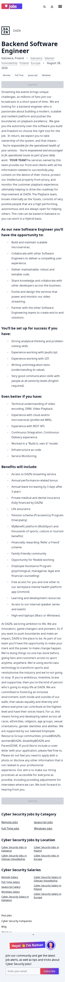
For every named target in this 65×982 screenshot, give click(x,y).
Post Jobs (6, 915)
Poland (24, 63)
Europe (35, 63)
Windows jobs (43, 828)
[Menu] (60, 6)
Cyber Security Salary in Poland (47, 887)
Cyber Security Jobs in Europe (46, 857)
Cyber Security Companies (16, 921)
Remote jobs (9, 822)
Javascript (32, 75)
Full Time (19, 75)
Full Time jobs (10, 828)
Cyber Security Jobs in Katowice (14, 849)
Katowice (36, 58)
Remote (6, 75)
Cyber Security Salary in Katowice (15, 898)
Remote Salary (9, 877)
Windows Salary (10, 891)
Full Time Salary (10, 882)
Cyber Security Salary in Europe (47, 895)
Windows (46, 75)
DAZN (17, 31)
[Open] (33, 934)
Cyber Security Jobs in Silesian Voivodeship (14, 857)
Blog (4, 926)
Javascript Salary (10, 887)
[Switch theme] (44, 6)
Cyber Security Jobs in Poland (46, 849)
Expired (32, 84)
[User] (51, 6)
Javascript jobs (43, 822)
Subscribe (49, 971)
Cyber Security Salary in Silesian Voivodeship (47, 878)
